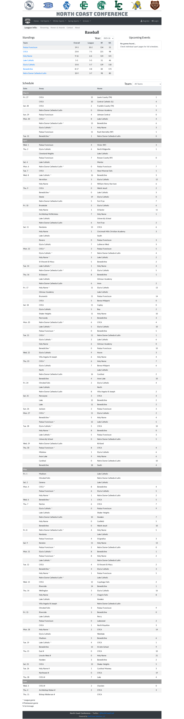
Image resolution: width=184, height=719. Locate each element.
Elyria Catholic (29, 65)
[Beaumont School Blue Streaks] (29, 5)
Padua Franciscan (30, 48)
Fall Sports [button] (45, 21)
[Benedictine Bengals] (48, 5)
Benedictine (28, 69)
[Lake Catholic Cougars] (118, 5)
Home (36, 21)
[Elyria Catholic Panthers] (83, 5)
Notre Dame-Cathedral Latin (34, 73)
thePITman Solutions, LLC (96, 716)
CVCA (25, 52)
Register (146, 21)
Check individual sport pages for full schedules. (139, 45)
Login (156, 21)
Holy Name (27, 56)
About (77, 28)
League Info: (31, 28)
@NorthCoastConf (106, 713)
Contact (70, 28)
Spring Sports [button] (73, 21)
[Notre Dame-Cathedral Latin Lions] (136, 5)
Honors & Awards (58, 28)
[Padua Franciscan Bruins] (155, 5)
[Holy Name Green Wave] (101, 5)
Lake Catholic (28, 61)
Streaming (45, 28)
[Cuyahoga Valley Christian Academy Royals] (67, 5)
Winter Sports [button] (59, 21)
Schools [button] (86, 21)
